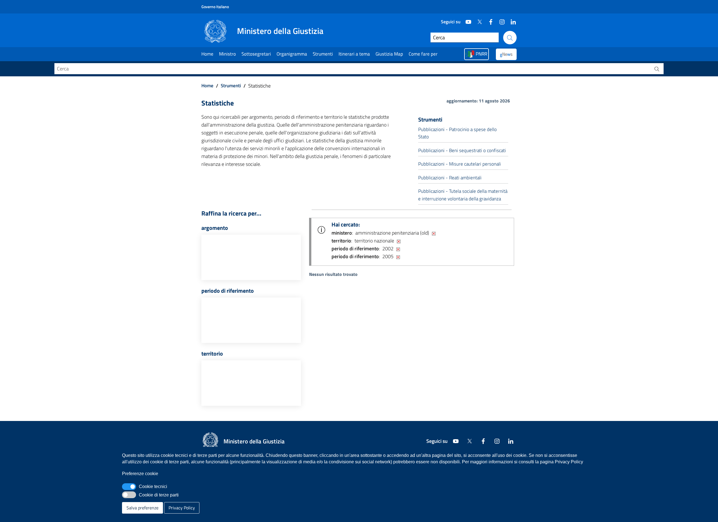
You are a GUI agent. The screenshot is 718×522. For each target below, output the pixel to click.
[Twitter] (477, 19)
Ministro (227, 54)
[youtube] (466, 19)
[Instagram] (499, 19)
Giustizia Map (389, 54)
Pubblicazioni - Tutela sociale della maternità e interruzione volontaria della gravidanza (462, 194)
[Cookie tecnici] (129, 486)
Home (207, 54)
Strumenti (323, 54)
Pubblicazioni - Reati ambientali (450, 177)
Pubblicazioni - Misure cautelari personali (459, 164)
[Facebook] (488, 19)
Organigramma (292, 54)
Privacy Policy (182, 507)
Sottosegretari (256, 54)
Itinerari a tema (354, 54)
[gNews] (506, 54)
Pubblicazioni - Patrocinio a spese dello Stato (457, 133)
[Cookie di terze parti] (129, 494)
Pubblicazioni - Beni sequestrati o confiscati (462, 150)
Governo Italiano (215, 7)
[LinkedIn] (511, 19)
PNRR (481, 54)
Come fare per (423, 54)
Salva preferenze (142, 507)
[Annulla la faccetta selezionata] (433, 233)
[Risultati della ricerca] (657, 68)
